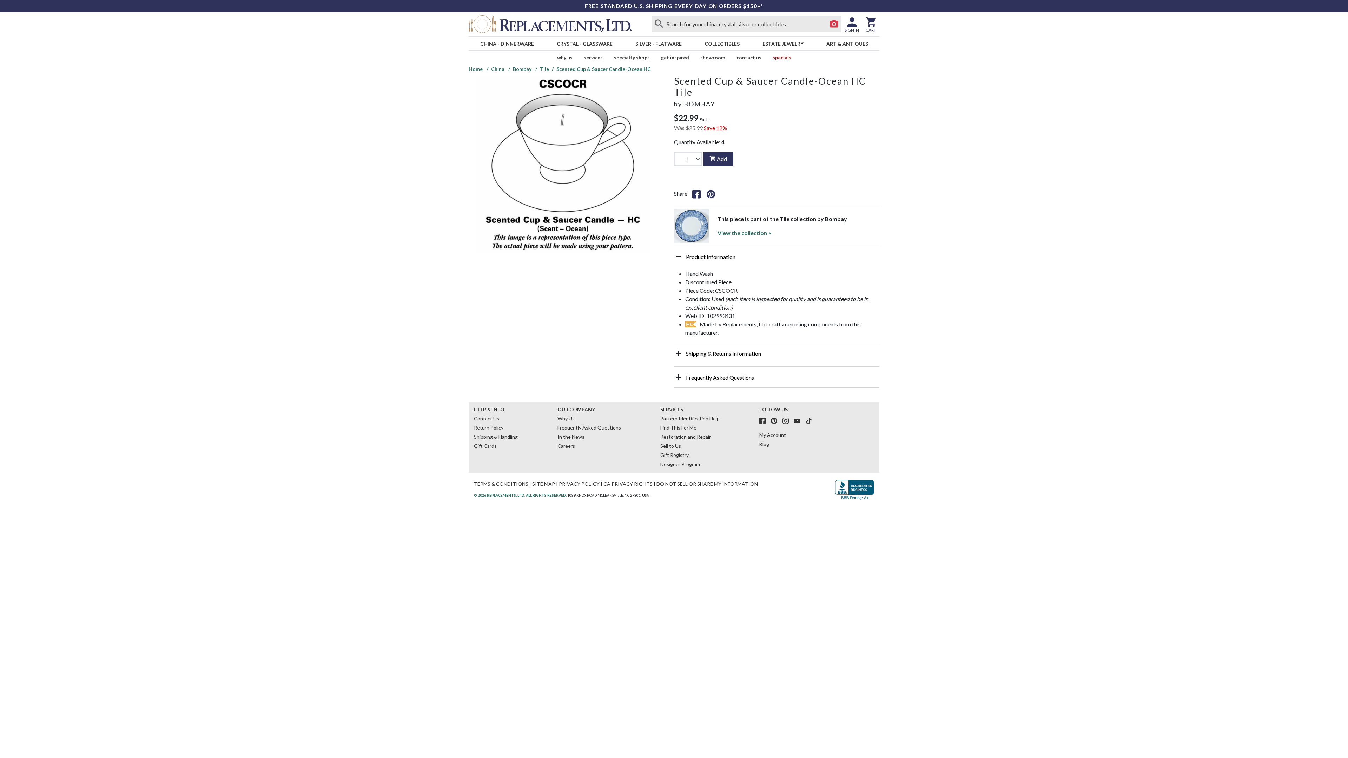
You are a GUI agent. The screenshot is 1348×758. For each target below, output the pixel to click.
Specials (782, 57)
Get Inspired (675, 57)
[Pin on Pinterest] (711, 193)
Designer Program (680, 464)
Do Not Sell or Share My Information (707, 484)
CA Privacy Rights (628, 484)
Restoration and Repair (685, 437)
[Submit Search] (659, 24)
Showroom (712, 57)
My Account (772, 435)
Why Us (566, 418)
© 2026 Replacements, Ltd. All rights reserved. (520, 495)
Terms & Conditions (501, 484)
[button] (776, 259)
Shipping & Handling (496, 437)
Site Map (543, 484)
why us (565, 57)
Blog (764, 444)
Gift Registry (674, 455)
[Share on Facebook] (696, 193)
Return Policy (488, 428)
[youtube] (799, 421)
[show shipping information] (678, 353)
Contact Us (748, 57)
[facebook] (764, 421)
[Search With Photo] (834, 24)
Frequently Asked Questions (589, 428)
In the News (570, 437)
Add (722, 158)
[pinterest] (776, 421)
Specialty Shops (632, 57)
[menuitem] (507, 43)
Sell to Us (670, 446)
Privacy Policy (579, 484)
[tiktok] (809, 421)
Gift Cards (485, 446)
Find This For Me (678, 428)
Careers (566, 446)
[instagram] (787, 421)
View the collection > (745, 233)
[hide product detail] (678, 256)
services (593, 57)
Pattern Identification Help (690, 418)
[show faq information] (678, 377)
